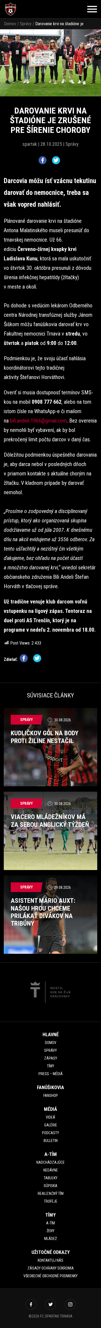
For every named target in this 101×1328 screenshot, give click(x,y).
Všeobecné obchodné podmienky (50, 1276)
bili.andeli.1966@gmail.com (38, 420)
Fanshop (50, 1095)
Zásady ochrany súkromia (50, 1268)
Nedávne (50, 1170)
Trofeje (50, 1201)
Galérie (50, 1125)
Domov (10, 23)
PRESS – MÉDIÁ (51, 1074)
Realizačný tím (51, 1193)
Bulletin (51, 1140)
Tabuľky (50, 1178)
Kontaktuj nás (50, 1260)
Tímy (50, 1066)
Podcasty (50, 1133)
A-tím (50, 1223)
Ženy (50, 1231)
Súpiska (50, 1186)
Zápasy (50, 1058)
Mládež (50, 1238)
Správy (26, 23)
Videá (50, 1117)
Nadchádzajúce (50, 1162)
